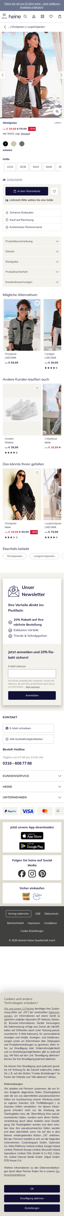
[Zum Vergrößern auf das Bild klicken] (57, 111)
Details (10, 251)
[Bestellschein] (42, 16)
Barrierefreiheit (15, 923)
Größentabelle (14, 179)
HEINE (7, 787)
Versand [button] (25, 133)
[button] (4, 16)
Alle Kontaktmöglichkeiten (26, 739)
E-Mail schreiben (18, 729)
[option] (5, 144)
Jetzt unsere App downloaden (32, 827)
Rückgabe (11, 261)
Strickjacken (18, 26)
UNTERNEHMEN (15, 797)
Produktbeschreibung (19, 241)
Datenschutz (51, 913)
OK (32, 1188)
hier (6, 1055)
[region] (32, 1104)
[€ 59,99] (22, 325)
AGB (37, 913)
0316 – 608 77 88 (17, 763)
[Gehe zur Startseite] (15, 16)
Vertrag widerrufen (18, 913)
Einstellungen (32, 1208)
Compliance (50, 923)
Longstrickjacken (36, 26)
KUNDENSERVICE (16, 776)
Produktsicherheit (16, 271)
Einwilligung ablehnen (32, 1198)
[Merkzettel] (51, 16)
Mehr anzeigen (33, 687)
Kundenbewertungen (18, 282)
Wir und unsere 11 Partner (19, 1008)
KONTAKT (10, 717)
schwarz (7, 150)
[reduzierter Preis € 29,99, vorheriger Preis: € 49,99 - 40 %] (22, 494)
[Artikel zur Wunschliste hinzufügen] (54, 191)
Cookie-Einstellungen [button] (32, 931)
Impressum (34, 923)
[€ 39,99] (22, 409)
